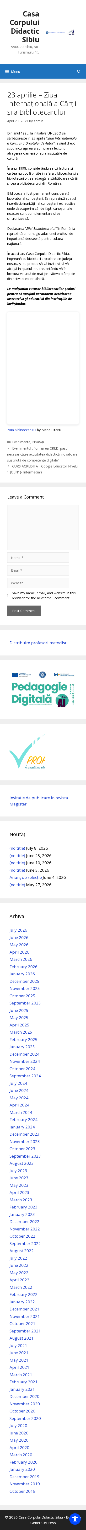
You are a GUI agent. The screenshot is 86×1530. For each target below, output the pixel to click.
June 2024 (19, 1090)
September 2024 (25, 1076)
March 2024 (21, 1112)
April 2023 (19, 1192)
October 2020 (22, 1411)
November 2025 (25, 988)
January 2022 (22, 1302)
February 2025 (24, 1039)
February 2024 (24, 1119)
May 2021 (19, 1360)
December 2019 (24, 1476)
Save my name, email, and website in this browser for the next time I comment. (44, 595)
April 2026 (19, 952)
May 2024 (19, 1098)
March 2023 (21, 1200)
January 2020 (22, 1469)
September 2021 (25, 1331)
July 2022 (18, 1258)
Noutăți (38, 442)
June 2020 (19, 1433)
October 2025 (22, 996)
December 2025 (24, 981)
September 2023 (25, 1156)
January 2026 (22, 974)
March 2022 (21, 1287)
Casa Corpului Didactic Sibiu (24, 26)
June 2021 (19, 1352)
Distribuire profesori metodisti (39, 642)
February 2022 (24, 1294)
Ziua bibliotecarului (21, 430)
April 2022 (19, 1280)
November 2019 (25, 1484)
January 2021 (22, 1389)
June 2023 (19, 1178)
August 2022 (22, 1250)
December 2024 (24, 1054)
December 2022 (24, 1221)
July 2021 (18, 1345)
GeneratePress (43, 1522)
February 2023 (24, 1207)
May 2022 (19, 1272)
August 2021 (22, 1338)
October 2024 (22, 1068)
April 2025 (19, 1025)
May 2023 (19, 1185)
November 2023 (25, 1141)
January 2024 (22, 1127)
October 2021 (22, 1323)
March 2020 (21, 1454)
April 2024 (19, 1105)
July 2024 (18, 1083)
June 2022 (19, 1265)
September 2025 (25, 1003)
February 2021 (24, 1382)
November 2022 (25, 1229)
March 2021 (21, 1374)
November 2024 (25, 1061)
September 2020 (25, 1418)
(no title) (17, 848)
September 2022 (25, 1243)
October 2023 (22, 1148)
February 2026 (24, 966)
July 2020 (18, 1425)
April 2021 (19, 1367)
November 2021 (25, 1316)
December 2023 (24, 1134)
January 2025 (22, 1046)
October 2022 (22, 1236)
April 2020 (19, 1447)
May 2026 (19, 944)
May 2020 (19, 1440)
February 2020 (24, 1462)
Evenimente (21, 442)
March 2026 (21, 959)
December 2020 (24, 1396)
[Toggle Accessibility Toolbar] (75, 1519)
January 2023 (22, 1214)
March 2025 (21, 1032)
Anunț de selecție (26, 877)
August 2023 (22, 1163)
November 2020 (25, 1404)
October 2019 (22, 1491)
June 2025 (19, 1010)
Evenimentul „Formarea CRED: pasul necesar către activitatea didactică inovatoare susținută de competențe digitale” (42, 454)
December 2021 (24, 1309)
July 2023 (18, 1170)
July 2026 (18, 930)
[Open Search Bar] (79, 71)
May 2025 (19, 1017)
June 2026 (19, 937)
